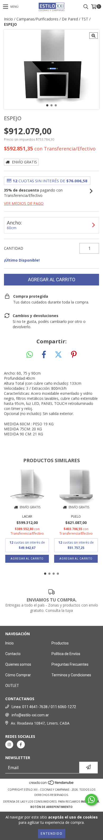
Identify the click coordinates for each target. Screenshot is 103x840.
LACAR (27, 516)
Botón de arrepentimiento (51, 807)
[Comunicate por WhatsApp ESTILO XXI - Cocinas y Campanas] (91, 800)
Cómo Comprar (18, 675)
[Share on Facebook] (44, 354)
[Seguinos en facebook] (21, 744)
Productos (60, 643)
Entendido (52, 833)
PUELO (76, 516)
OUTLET (12, 685)
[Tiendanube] (52, 784)
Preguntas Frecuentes (70, 664)
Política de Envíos (66, 654)
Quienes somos (18, 664)
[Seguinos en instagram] (9, 744)
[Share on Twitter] (58, 354)
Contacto (13, 654)
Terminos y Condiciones (71, 675)
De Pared (70, 18)
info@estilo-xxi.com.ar (30, 715)
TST (84, 18)
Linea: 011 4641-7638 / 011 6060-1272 (44, 707)
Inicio (8, 18)
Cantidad (13, 248)
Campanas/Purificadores (37, 18)
